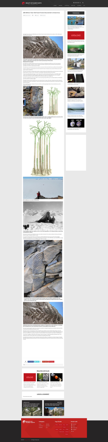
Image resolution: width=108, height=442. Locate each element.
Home (55, 5)
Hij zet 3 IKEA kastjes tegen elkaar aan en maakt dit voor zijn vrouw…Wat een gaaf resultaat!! (76, 41)
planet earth (61, 431)
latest (56, 429)
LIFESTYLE (67, 5)
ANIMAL (60, 5)
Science (67, 431)
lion (63, 429)
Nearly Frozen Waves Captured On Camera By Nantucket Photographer (75, 116)
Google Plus (74, 427)
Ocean (67, 429)
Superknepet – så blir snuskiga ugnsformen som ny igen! (74, 84)
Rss (73, 431)
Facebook (74, 424)
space (66, 434)
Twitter (73, 425)
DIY (84, 5)
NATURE (73, 5)
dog (64, 424)
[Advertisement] (43, 26)
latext (60, 429)
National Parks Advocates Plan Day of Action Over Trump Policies (53, 404)
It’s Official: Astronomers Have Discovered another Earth (74, 129)
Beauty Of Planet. (27, 439)
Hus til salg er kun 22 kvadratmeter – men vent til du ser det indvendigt (75, 71)
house (64, 427)
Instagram (74, 429)
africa (56, 424)
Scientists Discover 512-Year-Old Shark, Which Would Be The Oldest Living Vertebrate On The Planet (76, 55)
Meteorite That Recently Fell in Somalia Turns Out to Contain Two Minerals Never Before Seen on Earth (75, 100)
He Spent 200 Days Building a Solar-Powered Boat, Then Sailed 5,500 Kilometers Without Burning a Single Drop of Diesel (31, 405)
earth (67, 424)
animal (60, 424)
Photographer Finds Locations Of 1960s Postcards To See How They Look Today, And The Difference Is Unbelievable (76, 27)
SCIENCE (79, 5)
